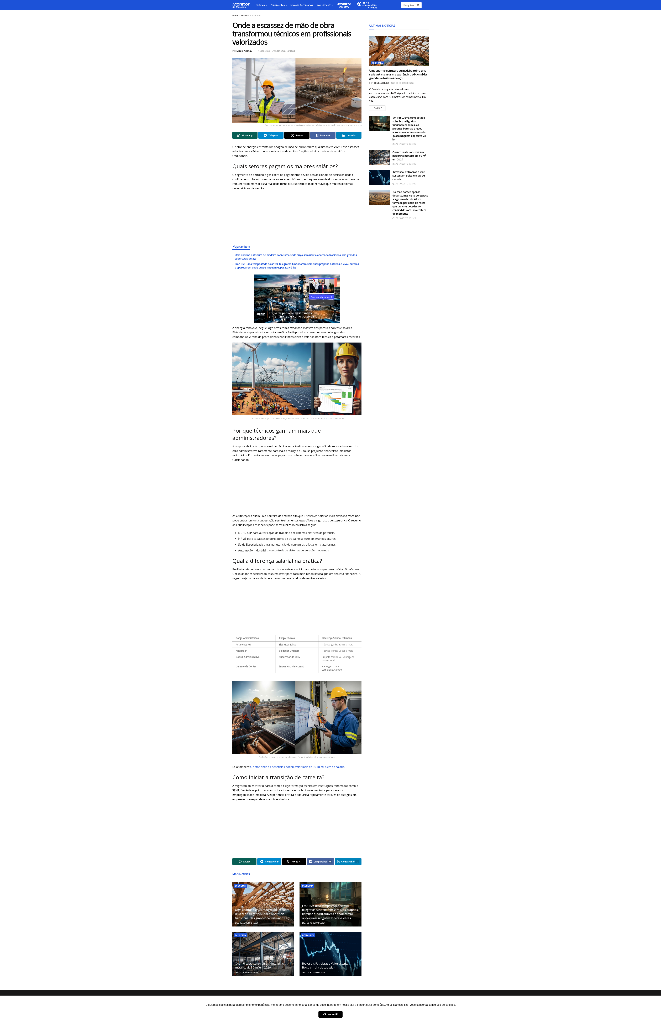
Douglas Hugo (381, 83)
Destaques (308, 935)
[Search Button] (418, 5)
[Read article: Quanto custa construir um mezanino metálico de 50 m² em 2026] (263, 954)
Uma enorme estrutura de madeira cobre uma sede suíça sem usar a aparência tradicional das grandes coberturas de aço (262, 914)
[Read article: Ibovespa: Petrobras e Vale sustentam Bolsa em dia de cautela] (330, 954)
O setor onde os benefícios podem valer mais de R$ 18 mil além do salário (297, 767)
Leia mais (379, 107)
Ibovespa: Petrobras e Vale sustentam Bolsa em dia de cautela (326, 965)
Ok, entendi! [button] (330, 1014)
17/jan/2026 (264, 50)
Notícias (260, 5)
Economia (256, 15)
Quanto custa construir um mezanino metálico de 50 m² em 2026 (259, 965)
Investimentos (325, 5)
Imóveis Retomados (301, 5)
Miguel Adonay (244, 50)
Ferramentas (277, 5)
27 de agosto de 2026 (247, 923)
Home (235, 15)
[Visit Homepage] (241, 5)
